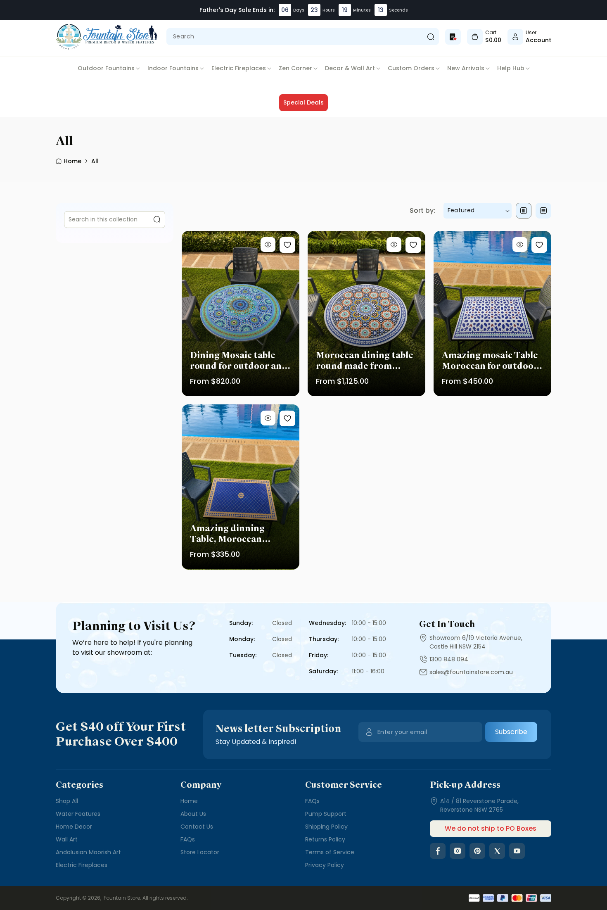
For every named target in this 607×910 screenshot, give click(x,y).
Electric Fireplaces (81, 865)
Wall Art (67, 839)
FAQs (187, 839)
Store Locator (199, 852)
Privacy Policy (324, 865)
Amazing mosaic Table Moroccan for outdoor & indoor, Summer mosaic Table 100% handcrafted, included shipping (490, 360)
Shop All (67, 801)
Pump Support (325, 814)
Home (189, 801)
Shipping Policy (326, 826)
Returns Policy (325, 839)
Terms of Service (329, 852)
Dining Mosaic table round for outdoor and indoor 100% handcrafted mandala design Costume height (239, 360)
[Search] (430, 36)
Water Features (78, 814)
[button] (109, 68)
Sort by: (422, 210)
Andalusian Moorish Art (88, 852)
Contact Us (196, 826)
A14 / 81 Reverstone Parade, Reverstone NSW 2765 (479, 805)
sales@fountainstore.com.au (471, 672)
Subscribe (511, 732)
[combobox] (302, 36)
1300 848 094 (448, 659)
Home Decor (74, 826)
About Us (193, 814)
